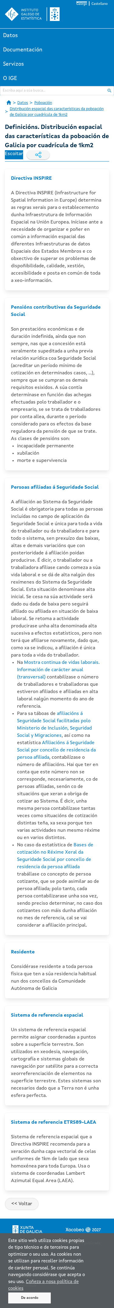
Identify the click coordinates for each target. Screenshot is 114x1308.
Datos (10, 35)
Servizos (13, 64)
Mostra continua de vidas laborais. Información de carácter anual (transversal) (58, 670)
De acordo (29, 1298)
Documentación (22, 50)
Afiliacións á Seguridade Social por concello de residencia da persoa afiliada (56, 750)
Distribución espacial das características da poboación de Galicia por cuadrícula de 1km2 (57, 112)
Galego (81, 4)
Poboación (43, 103)
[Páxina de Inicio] (9, 102)
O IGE (10, 78)
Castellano (100, 4)
